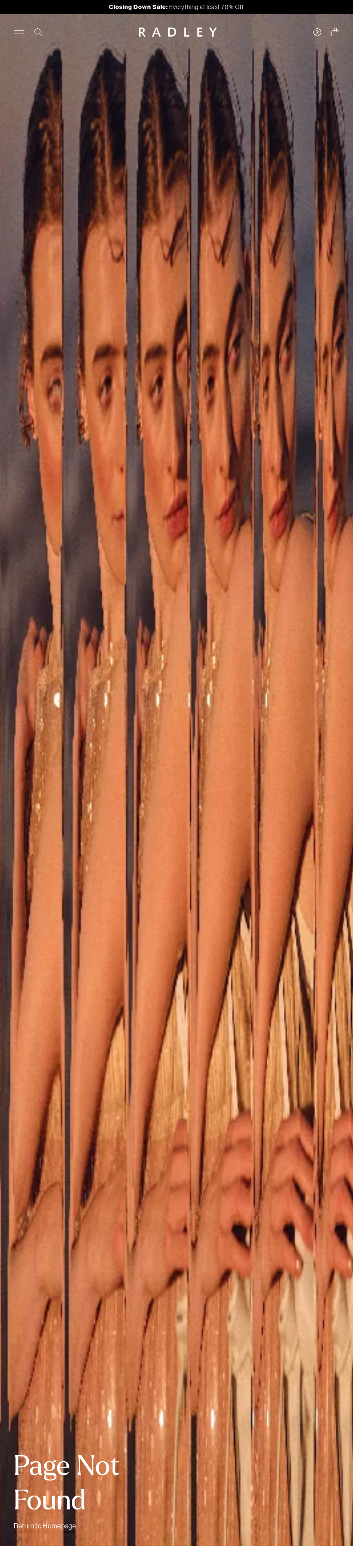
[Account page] (317, 32)
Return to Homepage (45, 1526)
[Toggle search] (38, 32)
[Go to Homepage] (178, 32)
